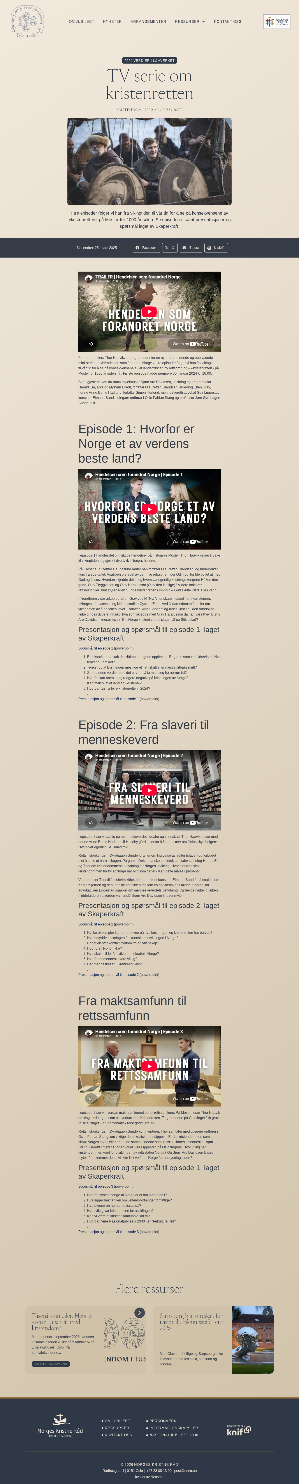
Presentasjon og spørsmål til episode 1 (108, 699)
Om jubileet (81, 21)
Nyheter (112, 21)
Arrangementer (148, 21)
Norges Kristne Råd (156, 1464)
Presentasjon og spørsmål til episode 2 (108, 975)
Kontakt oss (227, 21)
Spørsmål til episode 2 (95, 924)
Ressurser (187, 21)
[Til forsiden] (60, 1425)
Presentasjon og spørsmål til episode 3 (108, 1232)
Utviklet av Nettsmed (149, 1477)
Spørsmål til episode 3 (95, 1186)
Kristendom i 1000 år (137, 110)
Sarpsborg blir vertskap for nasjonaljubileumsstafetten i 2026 (191, 1322)
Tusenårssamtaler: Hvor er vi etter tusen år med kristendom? (62, 1322)
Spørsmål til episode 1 (95, 648)
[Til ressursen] (125, 1340)
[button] (146, 248)
